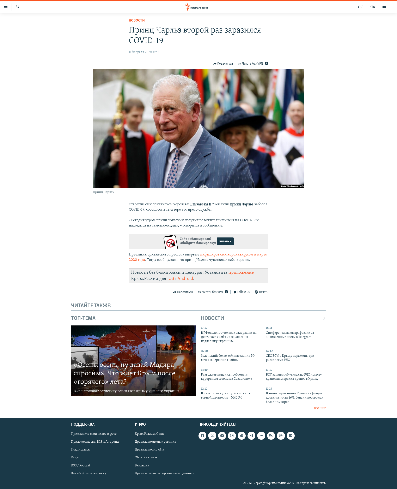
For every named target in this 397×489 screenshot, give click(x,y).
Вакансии (142, 465)
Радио (75, 457)
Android (185, 279)
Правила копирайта (149, 449)
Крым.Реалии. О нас (149, 434)
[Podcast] (281, 436)
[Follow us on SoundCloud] (261, 436)
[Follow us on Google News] (242, 436)
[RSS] (271, 436)
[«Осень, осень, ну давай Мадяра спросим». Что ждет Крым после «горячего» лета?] (133, 360)
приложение (241, 272)
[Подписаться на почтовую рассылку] (291, 436)
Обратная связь (146, 457)
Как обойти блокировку (88, 473)
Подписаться (80, 449)
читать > (225, 241)
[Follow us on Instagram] (232, 436)
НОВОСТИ (212, 318)
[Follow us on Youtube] (222, 436)
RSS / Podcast (80, 465)
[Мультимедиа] (384, 7)
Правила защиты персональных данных (164, 473)
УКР (360, 7)
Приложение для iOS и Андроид (95, 441)
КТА (372, 7)
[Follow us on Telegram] (251, 436)
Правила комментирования (155, 441)
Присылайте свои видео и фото (94, 434)
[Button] (223, 63)
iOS (170, 279)
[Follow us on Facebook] (202, 436)
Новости (137, 21)
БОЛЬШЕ (320, 408)
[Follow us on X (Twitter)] (212, 436)
